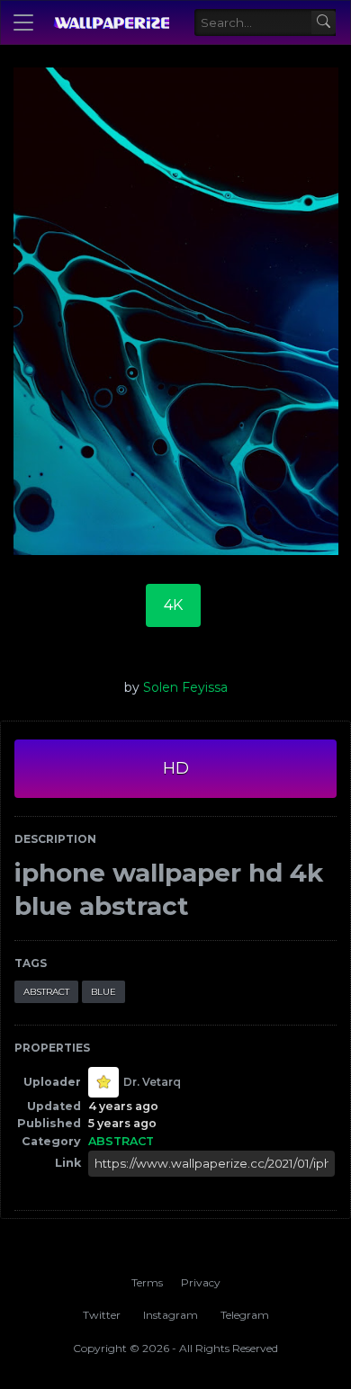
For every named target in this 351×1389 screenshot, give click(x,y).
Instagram (170, 1315)
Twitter (102, 1315)
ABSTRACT (46, 992)
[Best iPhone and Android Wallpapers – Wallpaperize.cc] (111, 22)
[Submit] (323, 23)
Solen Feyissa (185, 687)
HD (176, 768)
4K (173, 605)
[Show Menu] (23, 22)
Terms (147, 1282)
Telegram (244, 1315)
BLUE (103, 992)
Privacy (200, 1282)
